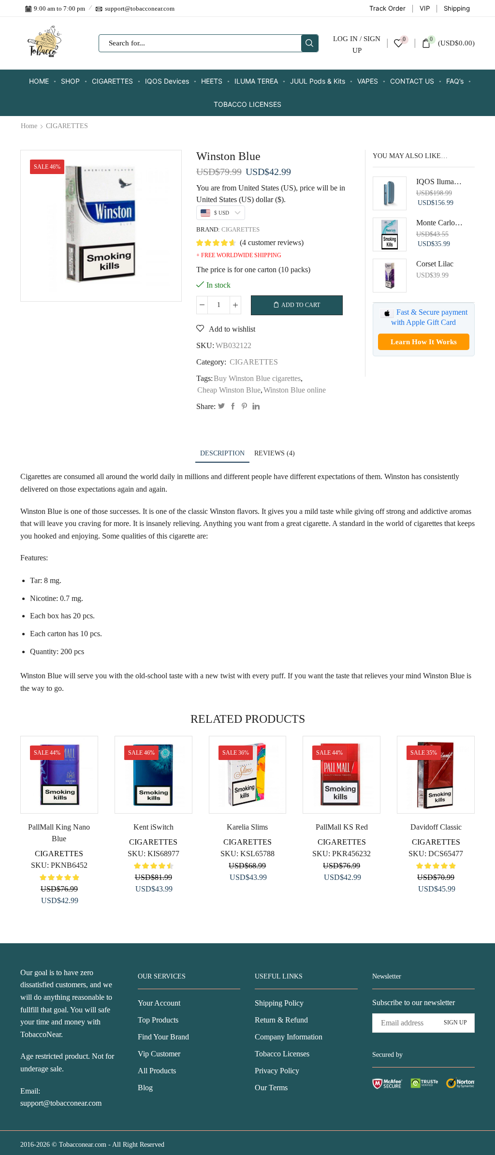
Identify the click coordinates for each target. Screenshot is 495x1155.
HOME (39, 81)
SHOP (70, 81)
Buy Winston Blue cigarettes (257, 378)
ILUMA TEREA (256, 81)
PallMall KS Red (342, 827)
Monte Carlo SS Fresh (439, 223)
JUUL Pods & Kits (317, 81)
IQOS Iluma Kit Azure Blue (439, 181)
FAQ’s (455, 81)
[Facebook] (233, 406)
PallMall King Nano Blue (59, 833)
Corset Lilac (434, 264)
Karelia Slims (247, 827)
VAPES (367, 81)
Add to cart (300, 305)
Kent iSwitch (153, 827)
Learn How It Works (424, 342)
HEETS (211, 81)
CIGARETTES (112, 81)
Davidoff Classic (436, 827)
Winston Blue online (294, 390)
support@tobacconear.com (61, 1103)
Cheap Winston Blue (229, 390)
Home (29, 126)
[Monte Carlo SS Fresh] (390, 234)
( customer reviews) (272, 242)
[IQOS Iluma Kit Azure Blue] (390, 193)
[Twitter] (221, 406)
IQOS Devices (167, 81)
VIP (425, 8)
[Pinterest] (244, 406)
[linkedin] (255, 406)
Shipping (457, 8)
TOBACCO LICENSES (247, 104)
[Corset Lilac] (390, 275)
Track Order (387, 8)
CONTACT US (412, 81)
